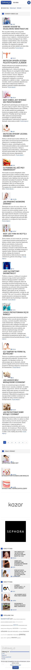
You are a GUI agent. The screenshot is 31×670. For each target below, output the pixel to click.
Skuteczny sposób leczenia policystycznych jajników (14, 62)
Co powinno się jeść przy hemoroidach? (13, 169)
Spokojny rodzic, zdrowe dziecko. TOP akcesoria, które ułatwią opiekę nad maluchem (20, 573)
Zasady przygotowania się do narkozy (15, 313)
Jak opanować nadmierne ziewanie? (14, 203)
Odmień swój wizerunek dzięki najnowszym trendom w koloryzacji (20, 563)
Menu (17, 2)
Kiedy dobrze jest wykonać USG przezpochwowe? (14, 101)
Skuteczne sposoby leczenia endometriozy (15, 135)
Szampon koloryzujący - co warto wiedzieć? (19, 586)
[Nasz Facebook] (29, 2)
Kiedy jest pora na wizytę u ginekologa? (15, 235)
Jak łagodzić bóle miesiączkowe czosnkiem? (14, 381)
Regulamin (4, 655)
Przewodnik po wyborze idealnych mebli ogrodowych (19, 605)
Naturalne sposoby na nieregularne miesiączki (15, 476)
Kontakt (3, 658)
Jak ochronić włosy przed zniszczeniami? (20, 595)
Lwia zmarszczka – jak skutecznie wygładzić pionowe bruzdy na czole (19, 554)
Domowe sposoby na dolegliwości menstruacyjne (15, 28)
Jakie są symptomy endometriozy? (11, 272)
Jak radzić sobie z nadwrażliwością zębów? (14, 488)
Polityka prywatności (6, 657)
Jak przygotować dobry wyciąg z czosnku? (13, 413)
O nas (3, 653)
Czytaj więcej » (19, 48)
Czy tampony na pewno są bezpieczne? (14, 353)
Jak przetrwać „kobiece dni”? (10, 463)
